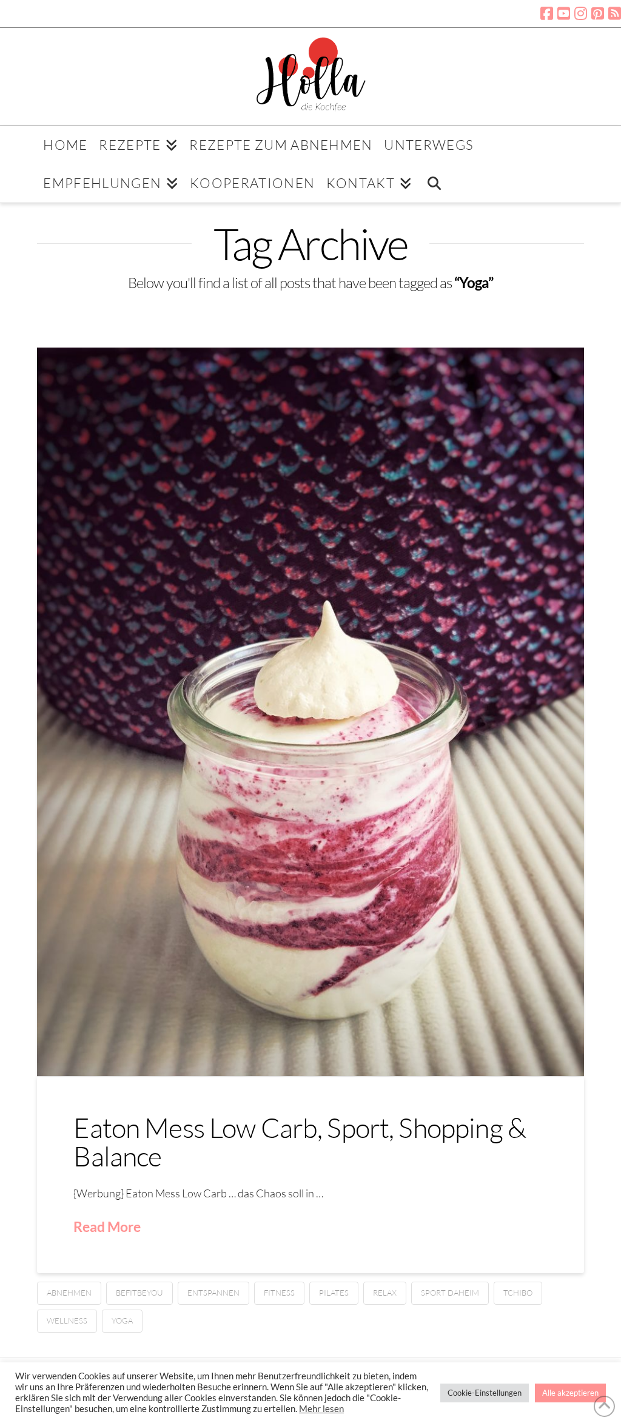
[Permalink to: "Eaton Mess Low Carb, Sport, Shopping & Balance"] (310, 712)
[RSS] (614, 13)
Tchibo (517, 1292)
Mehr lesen (321, 1409)
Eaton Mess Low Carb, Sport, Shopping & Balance (299, 1141)
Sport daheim (450, 1292)
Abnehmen (69, 1292)
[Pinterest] (597, 13)
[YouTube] (563, 13)
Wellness (67, 1320)
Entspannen (213, 1292)
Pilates (334, 1292)
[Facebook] (546, 13)
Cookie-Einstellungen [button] (485, 1393)
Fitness (279, 1292)
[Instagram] (580, 13)
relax (385, 1292)
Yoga (122, 1320)
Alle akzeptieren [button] (570, 1393)
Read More (107, 1226)
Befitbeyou (139, 1292)
